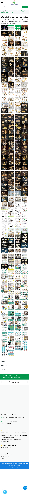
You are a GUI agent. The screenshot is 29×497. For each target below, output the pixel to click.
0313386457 (6, 441)
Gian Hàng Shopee (5, 456)
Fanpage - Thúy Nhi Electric (7, 453)
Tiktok (2, 458)
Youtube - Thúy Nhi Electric (7, 454)
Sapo (17, 467)
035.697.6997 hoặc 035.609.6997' (13, 439)
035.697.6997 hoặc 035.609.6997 (9, 421)
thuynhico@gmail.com (9, 437)
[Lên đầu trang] (26, 492)
